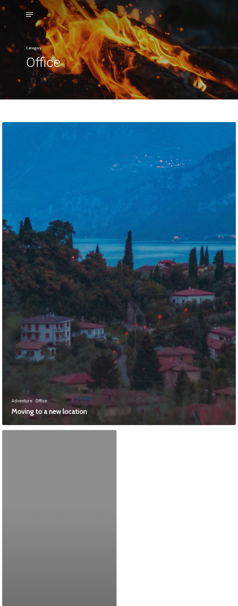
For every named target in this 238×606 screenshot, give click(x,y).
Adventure (21, 400)
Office (41, 400)
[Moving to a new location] (119, 273)
